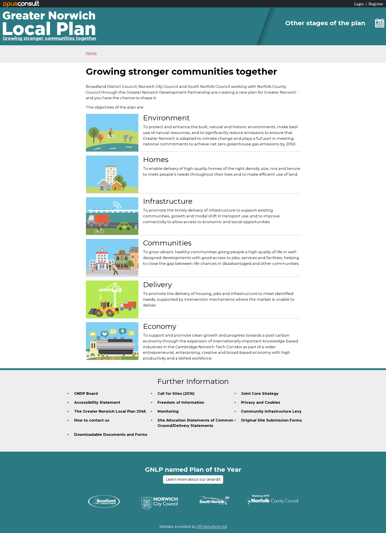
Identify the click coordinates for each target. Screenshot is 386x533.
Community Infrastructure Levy (271, 411)
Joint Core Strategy (260, 393)
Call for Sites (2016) (176, 393)
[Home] (49, 14)
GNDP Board (86, 393)
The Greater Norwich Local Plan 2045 (110, 411)
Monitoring (168, 411)
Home (91, 53)
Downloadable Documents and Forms (110, 434)
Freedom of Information (180, 402)
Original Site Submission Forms (271, 420)
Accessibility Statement (97, 402)
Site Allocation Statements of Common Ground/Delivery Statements (195, 423)
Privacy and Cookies (260, 402)
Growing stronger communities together (49, 38)
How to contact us (91, 420)
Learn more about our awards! (193, 479)
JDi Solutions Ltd (212, 527)
